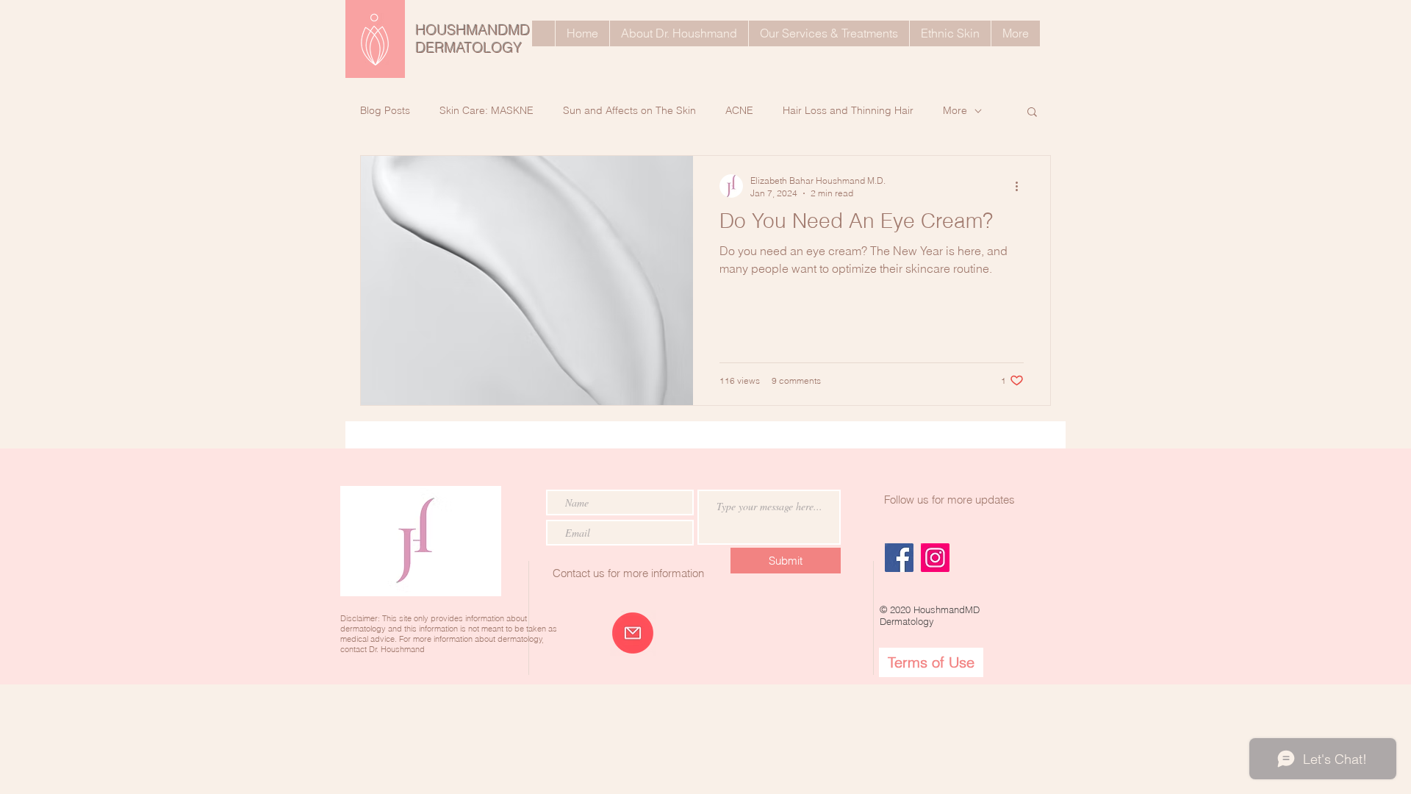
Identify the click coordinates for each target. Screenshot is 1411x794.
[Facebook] (899, 557)
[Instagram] (935, 557)
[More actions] (1021, 186)
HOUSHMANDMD (473, 30)
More (955, 110)
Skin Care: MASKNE (486, 110)
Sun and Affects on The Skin (629, 110)
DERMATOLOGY (469, 48)
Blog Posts (385, 110)
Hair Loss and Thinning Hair (848, 110)
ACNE (739, 110)
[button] (1032, 113)
